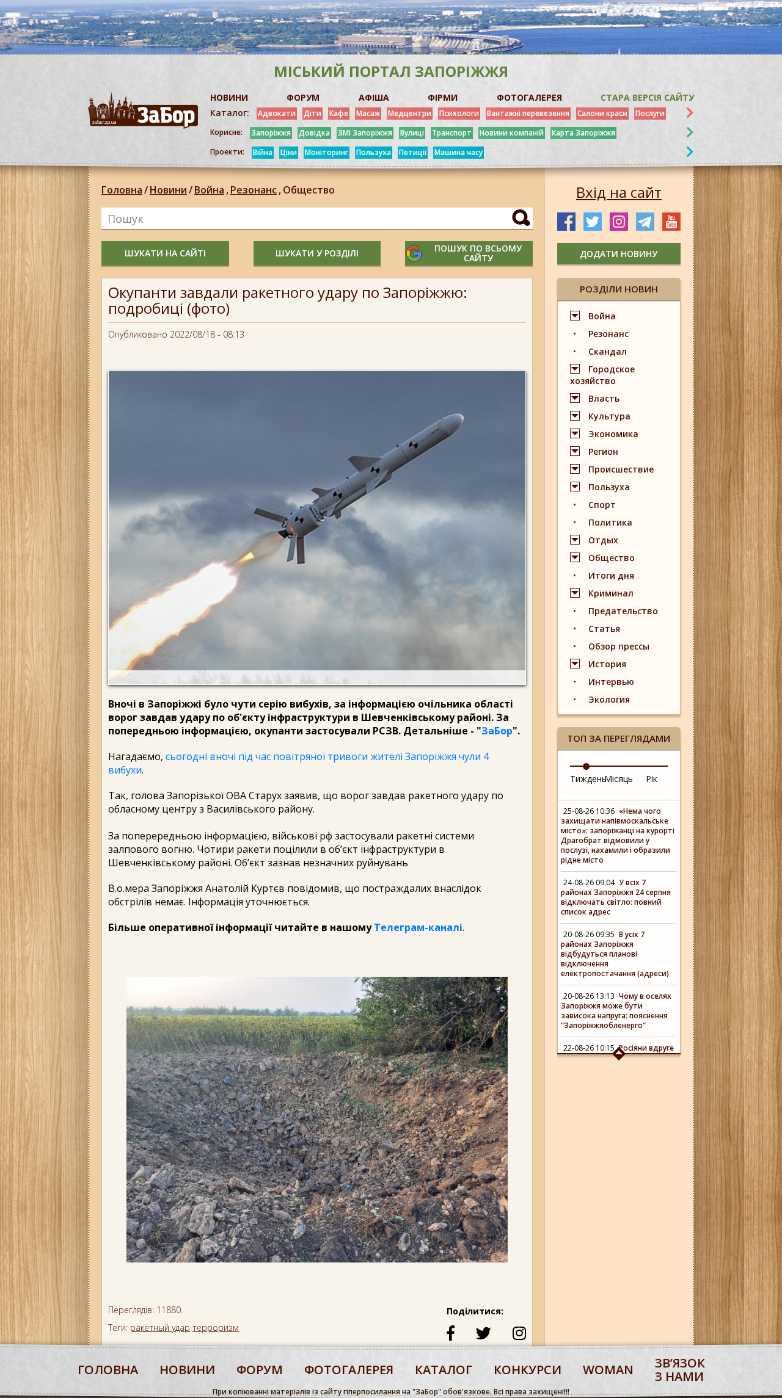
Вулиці (412, 133)
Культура (609, 416)
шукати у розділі (317, 253)
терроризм (215, 1327)
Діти (312, 113)
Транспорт (452, 133)
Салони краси (602, 113)
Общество (309, 189)
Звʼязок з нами (680, 1370)
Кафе (338, 113)
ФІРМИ (443, 97)
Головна (121, 189)
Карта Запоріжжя (583, 133)
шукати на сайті (165, 253)
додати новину (618, 253)
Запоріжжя (271, 133)
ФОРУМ (303, 97)
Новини (168, 189)
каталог (443, 1369)
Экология (609, 699)
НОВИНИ (229, 97)
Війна (262, 152)
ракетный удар (160, 1327)
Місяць (618, 778)
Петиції (412, 152)
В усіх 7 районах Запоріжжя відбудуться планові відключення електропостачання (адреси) (615, 954)
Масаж (368, 113)
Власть (603, 398)
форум (259, 1369)
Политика (610, 522)
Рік (651, 778)
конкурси (527, 1369)
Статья (604, 628)
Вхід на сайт (619, 192)
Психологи (459, 113)
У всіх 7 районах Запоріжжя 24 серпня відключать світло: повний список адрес (616, 897)
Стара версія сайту (647, 97)
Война (211, 189)
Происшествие (621, 469)
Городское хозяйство (602, 374)
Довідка (314, 133)
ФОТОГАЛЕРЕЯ (529, 97)
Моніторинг (326, 152)
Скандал (607, 351)
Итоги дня (611, 575)
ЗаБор (497, 730)
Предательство (623, 611)
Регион (603, 451)
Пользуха (373, 152)
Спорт (602, 504)
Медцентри (409, 113)
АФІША (374, 97)
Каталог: (229, 113)
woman (608, 1369)
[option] (317, 1126)
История (607, 664)
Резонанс (255, 189)
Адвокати (277, 113)
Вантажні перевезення (528, 113)
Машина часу (458, 152)
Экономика (613, 434)
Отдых (603, 540)
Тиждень (588, 778)
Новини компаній (512, 133)
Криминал (611, 593)
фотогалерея (348, 1369)
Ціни (288, 152)
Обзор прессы (618, 646)
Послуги (650, 113)
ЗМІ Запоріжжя (365, 133)
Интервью (611, 681)
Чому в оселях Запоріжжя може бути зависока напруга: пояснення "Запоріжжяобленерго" (616, 1010)
